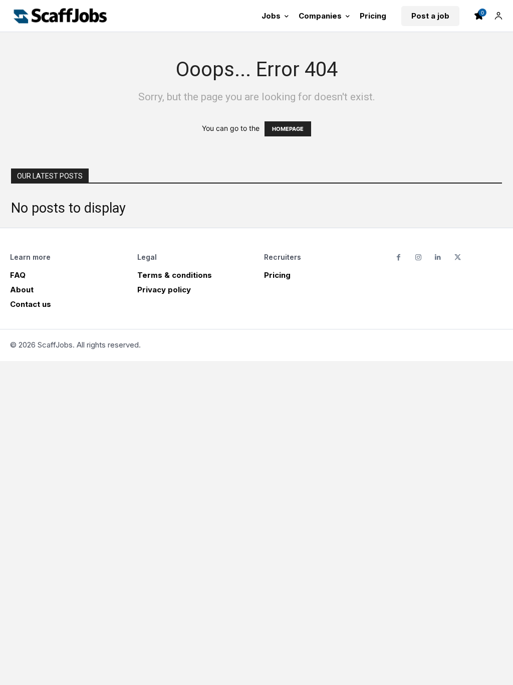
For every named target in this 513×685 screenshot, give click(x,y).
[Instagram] (418, 257)
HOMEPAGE (288, 128)
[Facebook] (398, 257)
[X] (457, 257)
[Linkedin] (437, 257)
